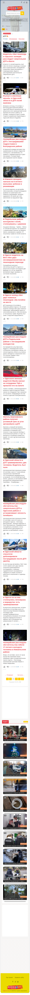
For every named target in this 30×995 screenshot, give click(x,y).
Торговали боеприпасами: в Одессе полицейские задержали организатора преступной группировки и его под (15, 881)
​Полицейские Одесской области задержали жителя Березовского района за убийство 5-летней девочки (15, 775)
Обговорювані (13, 39)
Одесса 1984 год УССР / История (13, 898)
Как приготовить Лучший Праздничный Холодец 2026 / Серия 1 (15, 740)
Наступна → (20, 675)
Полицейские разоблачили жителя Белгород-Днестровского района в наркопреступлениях (15, 810)
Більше (25, 721)
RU (6, 29)
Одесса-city (6, 990)
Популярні (21, 39)
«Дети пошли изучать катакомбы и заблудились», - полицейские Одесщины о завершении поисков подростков (15, 863)
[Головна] (3, 26)
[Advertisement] (15, 703)
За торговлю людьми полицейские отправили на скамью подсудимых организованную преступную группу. (15, 846)
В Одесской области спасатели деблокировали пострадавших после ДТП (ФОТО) (14, 556)
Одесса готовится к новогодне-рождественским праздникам (15, 757)
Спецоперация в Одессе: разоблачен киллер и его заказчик (15, 793)
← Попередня (9, 675)
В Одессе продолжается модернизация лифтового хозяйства (15, 828)
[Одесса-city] (15, 8)
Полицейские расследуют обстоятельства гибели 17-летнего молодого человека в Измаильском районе (14, 647)
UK (3, 29)
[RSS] (7, 36)
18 (22, 679)
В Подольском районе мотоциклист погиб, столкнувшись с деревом (14, 221)
